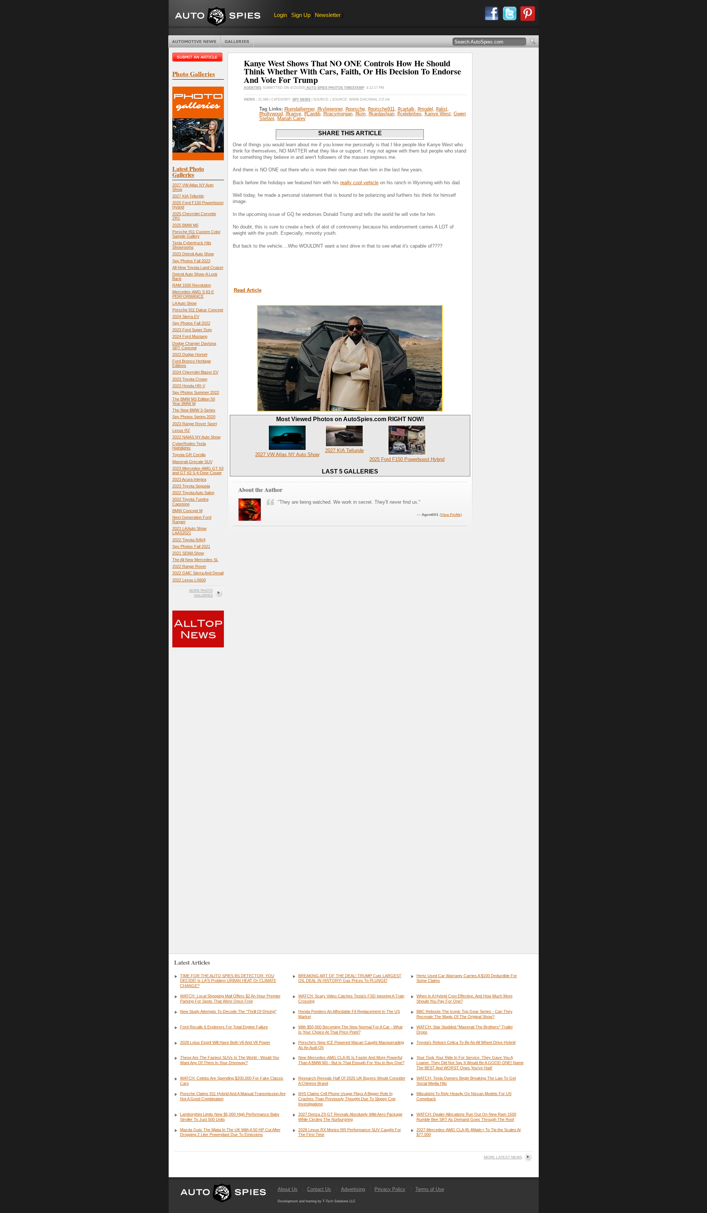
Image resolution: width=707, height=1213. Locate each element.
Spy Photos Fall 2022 (191, 323)
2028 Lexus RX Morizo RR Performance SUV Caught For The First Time (349, 1132)
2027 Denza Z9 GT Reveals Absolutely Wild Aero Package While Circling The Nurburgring (350, 1117)
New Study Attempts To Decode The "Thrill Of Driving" (228, 1011)
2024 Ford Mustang (189, 336)
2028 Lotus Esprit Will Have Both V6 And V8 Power (225, 1042)
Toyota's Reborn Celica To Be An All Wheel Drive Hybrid (466, 1042)
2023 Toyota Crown (189, 379)
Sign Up (300, 15)
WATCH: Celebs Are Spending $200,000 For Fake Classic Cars (232, 1081)
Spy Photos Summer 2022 (195, 392)
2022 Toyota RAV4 (188, 540)
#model (425, 109)
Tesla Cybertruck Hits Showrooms (191, 245)
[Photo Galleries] (198, 158)
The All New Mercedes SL (195, 559)
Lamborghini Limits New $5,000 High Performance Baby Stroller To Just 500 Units (229, 1117)
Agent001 (252, 88)
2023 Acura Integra (189, 479)
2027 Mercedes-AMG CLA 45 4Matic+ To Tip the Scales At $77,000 (468, 1132)
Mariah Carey (291, 118)
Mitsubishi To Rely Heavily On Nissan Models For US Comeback (463, 1096)
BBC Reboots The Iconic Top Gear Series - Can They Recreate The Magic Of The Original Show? (464, 1014)
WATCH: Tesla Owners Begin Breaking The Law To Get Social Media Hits (466, 1081)
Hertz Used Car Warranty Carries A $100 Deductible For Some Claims (466, 978)
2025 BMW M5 (185, 225)
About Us (288, 1189)
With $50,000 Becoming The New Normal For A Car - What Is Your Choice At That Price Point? (350, 1029)
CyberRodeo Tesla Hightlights (189, 445)
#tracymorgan (337, 113)
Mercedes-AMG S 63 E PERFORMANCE (193, 294)
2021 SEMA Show (188, 553)
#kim (360, 113)
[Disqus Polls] (350, 641)
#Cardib (312, 113)
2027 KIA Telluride (188, 196)
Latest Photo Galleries (188, 171)
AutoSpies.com (218, 17)
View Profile (451, 515)
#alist (441, 109)
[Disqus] (350, 830)
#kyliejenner (329, 109)
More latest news (503, 1157)
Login (280, 15)
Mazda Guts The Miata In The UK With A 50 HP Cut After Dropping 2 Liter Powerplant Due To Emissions (230, 1132)
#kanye (293, 113)
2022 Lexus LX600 (189, 580)
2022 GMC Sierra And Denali (198, 573)
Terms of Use (429, 1189)
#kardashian (381, 113)
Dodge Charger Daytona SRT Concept (194, 345)
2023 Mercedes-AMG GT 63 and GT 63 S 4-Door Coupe (198, 470)
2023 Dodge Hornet (189, 354)
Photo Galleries (237, 42)
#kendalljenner (299, 109)
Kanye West (438, 113)
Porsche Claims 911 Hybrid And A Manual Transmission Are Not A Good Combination (233, 1096)
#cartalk (406, 109)
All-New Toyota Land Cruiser (198, 267)
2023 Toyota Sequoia (191, 486)
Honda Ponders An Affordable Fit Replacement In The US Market (349, 1014)
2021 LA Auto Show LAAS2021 (189, 530)
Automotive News (194, 42)
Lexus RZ (181, 430)
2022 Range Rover (189, 566)
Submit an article (198, 57)
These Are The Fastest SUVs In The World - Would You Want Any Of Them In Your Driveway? (229, 1060)
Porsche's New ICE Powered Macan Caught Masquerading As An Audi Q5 (351, 1045)
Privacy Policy (389, 1189)
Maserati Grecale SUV (192, 461)
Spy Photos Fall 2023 (191, 261)
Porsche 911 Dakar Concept (197, 310)
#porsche (355, 109)
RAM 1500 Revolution (191, 285)
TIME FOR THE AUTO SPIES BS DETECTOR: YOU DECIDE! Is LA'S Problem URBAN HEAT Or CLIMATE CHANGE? (228, 980)
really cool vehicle (359, 182)
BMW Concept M (187, 510)
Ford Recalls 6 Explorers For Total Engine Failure (224, 1027)
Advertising (353, 1189)
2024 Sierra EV (185, 316)
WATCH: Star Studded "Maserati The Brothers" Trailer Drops (464, 1029)
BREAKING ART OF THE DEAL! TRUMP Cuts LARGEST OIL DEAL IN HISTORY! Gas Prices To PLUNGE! (349, 978)
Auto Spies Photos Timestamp (334, 88)
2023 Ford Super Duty (192, 330)
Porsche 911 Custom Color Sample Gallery (196, 234)
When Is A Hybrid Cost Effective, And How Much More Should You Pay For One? (464, 998)
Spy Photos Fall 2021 (191, 546)
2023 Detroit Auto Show (193, 254)
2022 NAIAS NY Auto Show (196, 437)
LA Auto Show (184, 303)
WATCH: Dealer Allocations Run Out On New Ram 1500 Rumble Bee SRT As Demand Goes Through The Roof (466, 1117)
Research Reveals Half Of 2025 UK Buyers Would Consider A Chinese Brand (351, 1081)
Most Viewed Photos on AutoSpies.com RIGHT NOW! (350, 419)
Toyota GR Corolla (188, 454)
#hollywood (271, 113)
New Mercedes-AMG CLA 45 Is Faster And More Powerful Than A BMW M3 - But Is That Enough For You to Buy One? (351, 1060)
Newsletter (328, 15)
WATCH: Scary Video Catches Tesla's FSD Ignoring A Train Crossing (351, 998)
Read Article (247, 290)
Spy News (301, 99)
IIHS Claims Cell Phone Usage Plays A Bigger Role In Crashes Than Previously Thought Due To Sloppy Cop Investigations (346, 1098)
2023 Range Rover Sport (194, 424)
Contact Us (319, 1189)
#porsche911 (381, 109)
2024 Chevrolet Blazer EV (195, 372)
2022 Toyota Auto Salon (193, 492)
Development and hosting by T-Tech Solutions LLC (317, 1201)
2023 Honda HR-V (188, 386)
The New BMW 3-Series (193, 410)
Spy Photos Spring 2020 (193, 417)
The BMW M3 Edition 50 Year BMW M (193, 401)
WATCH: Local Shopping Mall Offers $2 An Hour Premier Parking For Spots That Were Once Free (230, 998)
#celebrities (409, 113)
